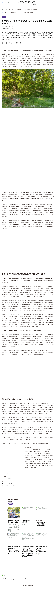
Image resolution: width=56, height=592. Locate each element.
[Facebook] (3, 484)
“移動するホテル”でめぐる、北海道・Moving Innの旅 (41, 524)
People (21, 1)
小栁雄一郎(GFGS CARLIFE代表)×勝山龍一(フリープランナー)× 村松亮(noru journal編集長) (14, 527)
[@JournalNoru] (41, 3)
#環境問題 (9, 478)
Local (29, 1)
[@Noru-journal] (44, 3)
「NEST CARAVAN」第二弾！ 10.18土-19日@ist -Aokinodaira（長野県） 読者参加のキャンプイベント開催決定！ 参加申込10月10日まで (28, 552)
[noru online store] (49, 3)
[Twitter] (7, 484)
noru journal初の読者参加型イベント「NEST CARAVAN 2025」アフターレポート (14, 550)
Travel (33, 1)
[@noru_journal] (39, 3)
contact (31, 579)
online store (24, 579)
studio (17, 579)
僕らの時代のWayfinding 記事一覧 (11, 43)
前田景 (23, 524)
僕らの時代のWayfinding (8, 28)
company (11, 579)
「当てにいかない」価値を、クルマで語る (13, 521)
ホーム (3, 9)
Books (33, 2)
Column (25, 2)
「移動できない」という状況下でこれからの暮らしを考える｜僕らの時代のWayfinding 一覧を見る (26, 443)
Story (26, 1)
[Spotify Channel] (47, 3)
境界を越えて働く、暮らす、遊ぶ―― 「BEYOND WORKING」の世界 (41, 549)
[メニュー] (52, 2)
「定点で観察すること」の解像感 (28, 521)
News (29, 2)
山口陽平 (38, 554)
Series (34, 4)
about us (5, 579)
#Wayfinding (4, 478)
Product (19, 2)
